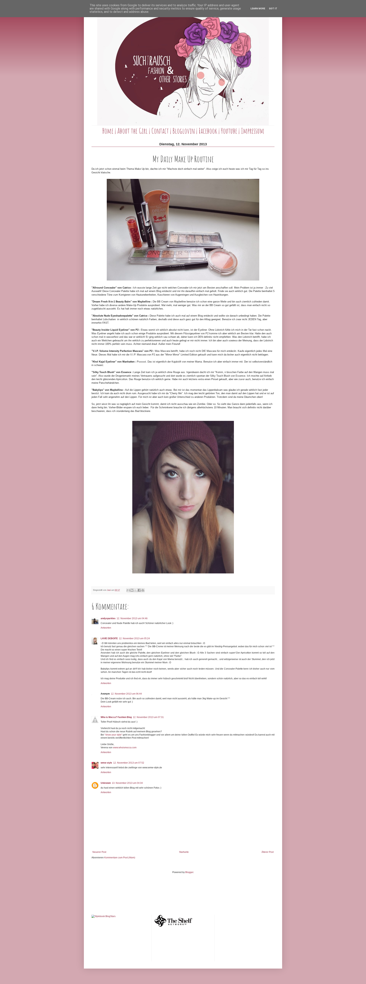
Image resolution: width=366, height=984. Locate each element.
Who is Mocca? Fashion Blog (116, 717)
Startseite (184, 852)
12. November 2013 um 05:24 (134, 638)
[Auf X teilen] (135, 590)
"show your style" (113, 734)
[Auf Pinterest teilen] (143, 590)
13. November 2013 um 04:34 (127, 783)
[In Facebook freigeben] (139, 590)
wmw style (106, 762)
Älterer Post (268, 852)
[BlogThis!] (132, 590)
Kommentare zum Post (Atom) (119, 857)
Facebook (208, 131)
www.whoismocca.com (124, 747)
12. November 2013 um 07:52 (128, 762)
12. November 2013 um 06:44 (126, 693)
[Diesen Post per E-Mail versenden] (128, 590)
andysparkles (108, 618)
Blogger (189, 872)
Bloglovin (184, 131)
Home (107, 131)
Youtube (229, 131)
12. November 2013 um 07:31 (148, 717)
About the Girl (132, 131)
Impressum (252, 131)
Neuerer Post (99, 852)
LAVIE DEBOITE (109, 638)
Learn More (257, 8)
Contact (160, 131)
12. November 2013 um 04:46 (132, 618)
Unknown (106, 783)
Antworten (106, 627)
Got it (273, 8)
